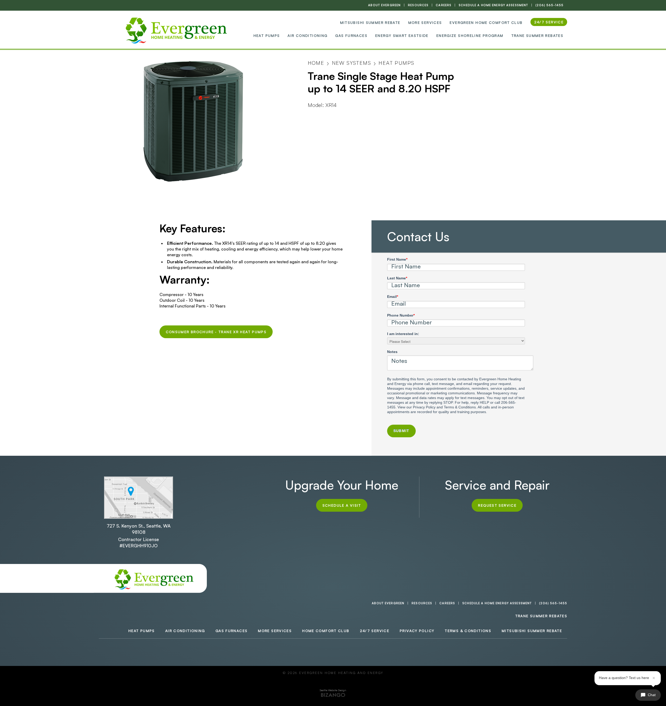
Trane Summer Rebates (537, 35)
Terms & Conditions (468, 630)
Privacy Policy (417, 630)
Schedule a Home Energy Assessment (493, 5)
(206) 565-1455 (549, 5)
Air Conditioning (307, 35)
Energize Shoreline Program (469, 35)
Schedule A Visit (341, 505)
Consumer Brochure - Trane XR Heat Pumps (216, 332)
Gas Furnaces (351, 35)
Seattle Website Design (333, 690)
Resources (418, 5)
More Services (425, 22)
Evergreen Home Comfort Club (486, 22)
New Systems (351, 63)
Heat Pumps (266, 35)
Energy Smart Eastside (401, 35)
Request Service (497, 505)
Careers (443, 5)
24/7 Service (374, 630)
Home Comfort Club (325, 630)
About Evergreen (384, 5)
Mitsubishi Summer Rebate (370, 22)
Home (316, 63)
